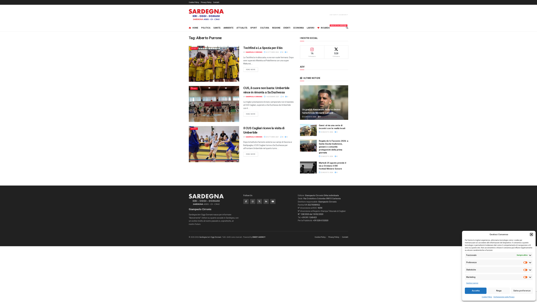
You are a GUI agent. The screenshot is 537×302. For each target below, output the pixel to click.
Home (195, 28)
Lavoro (310, 28)
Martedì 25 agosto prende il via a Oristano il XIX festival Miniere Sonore (332, 166)
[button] (531, 234)
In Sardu (325, 27)
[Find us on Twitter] (259, 201)
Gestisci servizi (472, 283)
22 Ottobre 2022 (272, 52)
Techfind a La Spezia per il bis (262, 48)
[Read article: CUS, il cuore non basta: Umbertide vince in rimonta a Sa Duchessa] (214, 104)
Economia (298, 28)
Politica (205, 28)
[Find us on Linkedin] (266, 201)
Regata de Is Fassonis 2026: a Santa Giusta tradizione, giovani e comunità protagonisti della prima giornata (333, 147)
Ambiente (228, 28)
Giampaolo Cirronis (254, 52)
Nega (498, 290)
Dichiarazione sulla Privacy (504, 297)
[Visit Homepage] (206, 14)
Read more (252, 69)
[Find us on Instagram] (252, 201)
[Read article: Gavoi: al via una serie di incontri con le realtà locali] (308, 130)
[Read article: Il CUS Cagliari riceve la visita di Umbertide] (214, 144)
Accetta (476, 290)
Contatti (216, 2)
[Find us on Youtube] (272, 201)
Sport (253, 28)
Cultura (264, 28)
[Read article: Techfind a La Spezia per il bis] (214, 64)
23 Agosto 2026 (310, 117)
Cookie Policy (487, 297)
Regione (276, 28)
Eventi (286, 28)
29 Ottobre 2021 (272, 137)
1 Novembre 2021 (272, 97)
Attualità (241, 28)
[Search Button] (347, 27)
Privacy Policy (206, 2)
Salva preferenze (522, 290)
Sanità (216, 28)
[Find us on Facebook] (246, 201)
